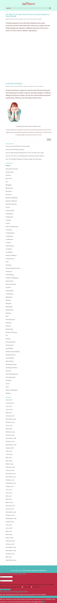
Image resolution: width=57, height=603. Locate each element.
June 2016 (9, 528)
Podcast (35, 19)
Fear (7, 262)
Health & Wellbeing (12, 278)
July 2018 (9, 451)
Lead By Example (14, 83)
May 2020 (9, 412)
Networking (9, 310)
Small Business (11, 355)
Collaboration (10, 233)
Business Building (19, 19)
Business (12, 19)
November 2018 (11, 438)
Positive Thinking (11, 332)
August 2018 (10, 448)
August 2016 (10, 522)
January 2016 (10, 544)
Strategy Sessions (11, 367)
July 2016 (9, 525)
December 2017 (11, 473)
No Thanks (36, 587)
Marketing (9, 297)
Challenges (9, 217)
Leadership (9, 294)
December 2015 (11, 547)
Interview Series (11, 284)
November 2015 (11, 550)
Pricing (8, 339)
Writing (8, 393)
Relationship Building (13, 351)
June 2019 (9, 425)
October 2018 (10, 441)
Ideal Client (9, 281)
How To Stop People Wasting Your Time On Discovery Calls (25, 153)
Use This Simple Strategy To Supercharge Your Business (24, 159)
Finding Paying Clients (13, 268)
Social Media (10, 358)
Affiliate (8, 166)
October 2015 (10, 554)
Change (8, 220)
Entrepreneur (26, 19)
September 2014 (11, 560)
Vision (8, 384)
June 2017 (9, 493)
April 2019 (9, 429)
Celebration (9, 214)
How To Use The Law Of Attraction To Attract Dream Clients (25, 156)
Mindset (31, 19)
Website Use (42, 570)
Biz (7, 182)
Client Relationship (12, 226)
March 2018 (9, 464)
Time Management (12, 374)
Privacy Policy (26, 570)
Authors (8, 175)
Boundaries (9, 188)
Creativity (9, 249)
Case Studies (10, 210)
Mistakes (8, 303)
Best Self (9, 178)
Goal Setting (10, 275)
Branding (9, 191)
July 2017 (9, 489)
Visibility (40, 19)
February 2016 (10, 541)
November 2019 (11, 419)
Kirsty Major (9, 291)
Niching (8, 313)
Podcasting (9, 329)
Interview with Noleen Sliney (15, 149)
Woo (7, 387)
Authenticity (10, 172)
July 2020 (9, 406)
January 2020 (10, 416)
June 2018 (9, 454)
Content (8, 242)
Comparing (9, 236)
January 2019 (10, 435)
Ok (43, 602)
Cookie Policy (35, 570)
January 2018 (10, 470)
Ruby (8, 19)
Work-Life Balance (12, 390)
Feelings (8, 265)
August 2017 (10, 486)
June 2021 (9, 400)
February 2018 (10, 467)
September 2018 (11, 445)
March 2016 (9, 538)
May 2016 (9, 531)
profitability (9, 348)
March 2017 (9, 502)
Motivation (9, 307)
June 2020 (9, 409)
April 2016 (9, 534)
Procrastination (11, 342)
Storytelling (9, 361)
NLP (7, 316)
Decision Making (11, 255)
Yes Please (26, 587)
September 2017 (11, 483)
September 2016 (11, 518)
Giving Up (9, 271)
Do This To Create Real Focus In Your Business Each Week (27, 15)
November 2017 (11, 477)
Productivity (10, 345)
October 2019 (10, 422)
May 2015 (9, 557)
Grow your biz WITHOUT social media (18, 146)
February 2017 (10, 505)
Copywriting (10, 246)
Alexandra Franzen (12, 169)
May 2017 (9, 496)
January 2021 (10, 403)
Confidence (25, 86)
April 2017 (9, 499)
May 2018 (9, 457)
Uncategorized (10, 377)
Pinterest (9, 323)
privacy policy (30, 594)
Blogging (9, 185)
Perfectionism (10, 319)
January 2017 (10, 509)
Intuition (8, 287)
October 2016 (10, 515)
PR (6, 335)
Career (8, 207)
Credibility (9, 252)
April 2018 (9, 461)
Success (8, 371)
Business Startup (11, 204)
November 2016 (11, 512)
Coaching (9, 230)
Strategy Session (11, 364)
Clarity (8, 223)
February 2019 (10, 432)
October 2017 (10, 480)
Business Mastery (11, 201)
